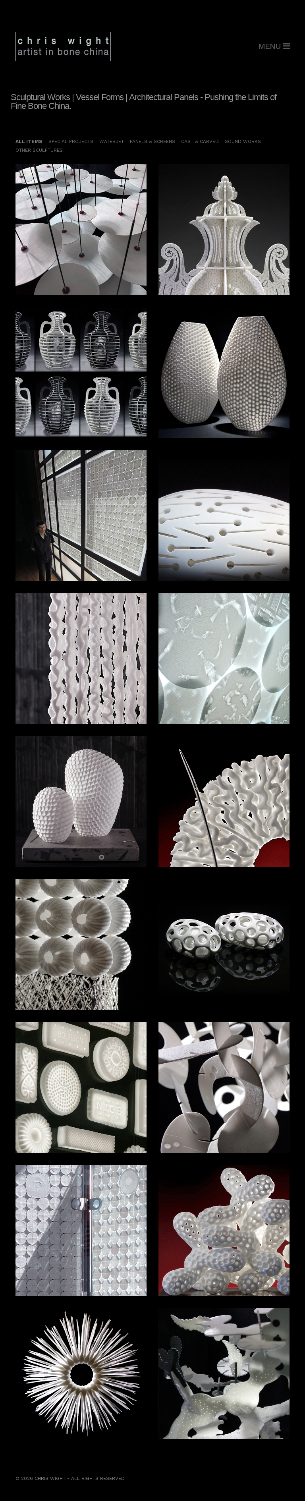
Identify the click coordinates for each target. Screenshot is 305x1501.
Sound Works (243, 141)
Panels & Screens (152, 141)
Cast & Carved (200, 141)
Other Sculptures (39, 150)
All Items (28, 141)
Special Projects (70, 141)
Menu (270, 46)
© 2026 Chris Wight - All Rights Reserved (70, 1478)
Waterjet (111, 141)
